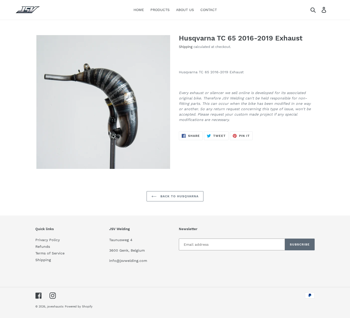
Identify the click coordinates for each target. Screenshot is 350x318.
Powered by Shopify (78, 306)
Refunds (42, 246)
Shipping (185, 47)
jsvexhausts (55, 306)
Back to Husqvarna (178, 196)
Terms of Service (50, 253)
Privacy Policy (47, 240)
